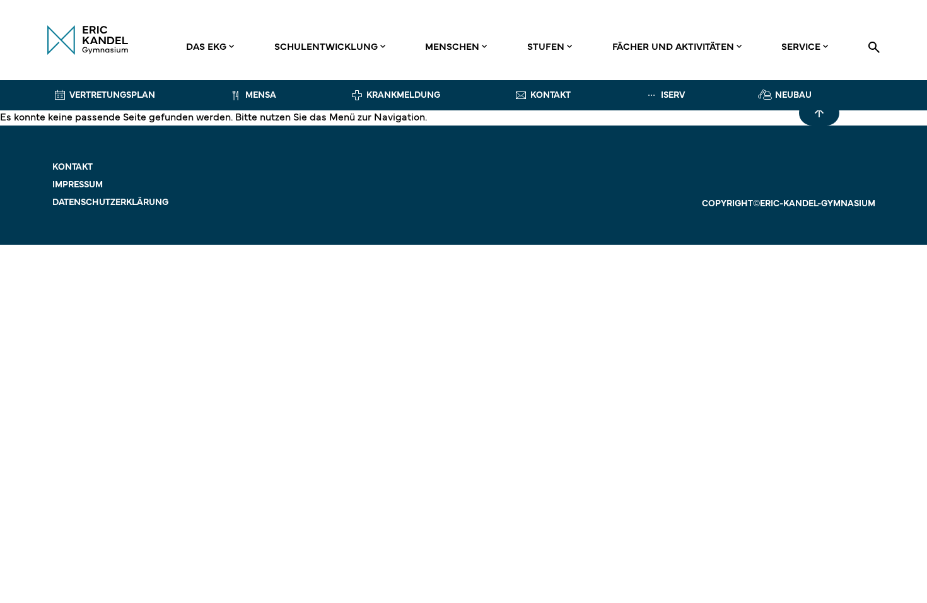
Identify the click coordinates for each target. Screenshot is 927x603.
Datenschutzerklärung (110, 203)
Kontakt (72, 167)
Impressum (77, 185)
